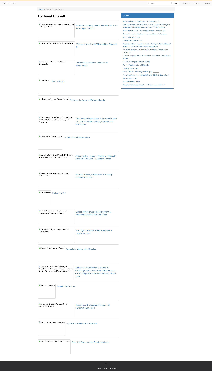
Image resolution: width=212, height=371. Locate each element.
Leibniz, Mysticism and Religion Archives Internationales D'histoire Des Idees (93, 213)
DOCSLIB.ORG (8, 3)
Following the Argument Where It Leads (87, 99)
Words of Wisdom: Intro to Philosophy (136, 65)
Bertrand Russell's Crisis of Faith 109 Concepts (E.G (141, 21)
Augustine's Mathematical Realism (81, 248)
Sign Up (187, 3)
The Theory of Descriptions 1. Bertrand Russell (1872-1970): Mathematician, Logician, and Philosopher (96, 121)
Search (175, 3)
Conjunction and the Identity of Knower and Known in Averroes (144, 34)
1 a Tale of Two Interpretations (76, 137)
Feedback (113, 368)
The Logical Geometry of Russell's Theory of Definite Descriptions (146, 75)
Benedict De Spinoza (66, 286)
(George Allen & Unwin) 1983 (133, 40)
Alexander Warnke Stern (131, 81)
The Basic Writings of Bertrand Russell (136, 62)
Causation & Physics (130, 78)
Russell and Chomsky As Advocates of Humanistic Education (93, 306)
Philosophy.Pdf (58, 193)
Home (41, 9)
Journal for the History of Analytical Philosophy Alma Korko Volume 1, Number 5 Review (95, 157)
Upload (207, 3)
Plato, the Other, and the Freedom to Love (90, 342)
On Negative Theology (130, 68)
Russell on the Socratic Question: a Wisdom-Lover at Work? (144, 85)
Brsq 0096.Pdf (58, 81)
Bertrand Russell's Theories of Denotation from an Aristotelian (144, 30)
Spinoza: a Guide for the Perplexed (82, 323)
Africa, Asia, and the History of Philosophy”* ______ (141, 71)
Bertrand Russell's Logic (131, 37)
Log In (197, 3)
